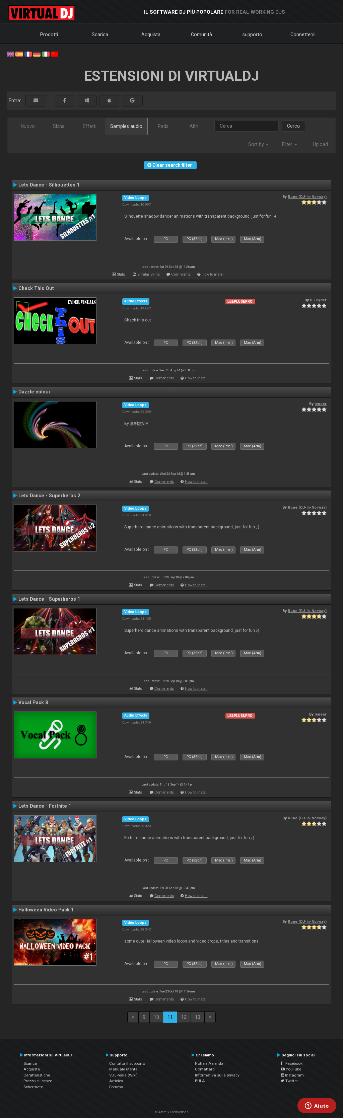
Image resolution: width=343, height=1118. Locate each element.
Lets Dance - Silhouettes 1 (48, 185)
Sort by (256, 144)
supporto (252, 34)
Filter (288, 144)
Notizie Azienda (209, 1063)
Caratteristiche (36, 1075)
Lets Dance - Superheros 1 (49, 599)
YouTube (293, 1069)
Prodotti (49, 34)
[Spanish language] (19, 53)
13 (197, 1017)
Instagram (294, 1075)
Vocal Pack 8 (33, 702)
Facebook (292, 1063)
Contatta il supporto (127, 1063)
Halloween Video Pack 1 (46, 909)
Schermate (33, 1087)
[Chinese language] (54, 53)
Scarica (100, 34)
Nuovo (28, 126)
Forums (116, 1087)
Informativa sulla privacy (217, 1075)
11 (170, 1017)
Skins (58, 126)
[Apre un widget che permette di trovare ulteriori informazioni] (316, 1106)
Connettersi (303, 34)
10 (156, 1017)
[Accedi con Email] (35, 100)
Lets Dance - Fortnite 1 (44, 806)
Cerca (293, 126)
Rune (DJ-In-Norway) (307, 196)
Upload (320, 144)
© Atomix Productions (172, 1112)
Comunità (201, 34)
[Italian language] (45, 53)
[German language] (37, 53)
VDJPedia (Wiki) (123, 1075)
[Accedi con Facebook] (64, 100)
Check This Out (36, 288)
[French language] (28, 53)
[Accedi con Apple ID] (109, 100)
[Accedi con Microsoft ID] (87, 100)
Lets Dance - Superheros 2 (49, 495)
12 (184, 1017)
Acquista (150, 34)
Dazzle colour (34, 391)
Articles (116, 1080)
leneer (321, 403)
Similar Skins (148, 274)
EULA (200, 1080)
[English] (10, 53)
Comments (181, 274)
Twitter (291, 1080)
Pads (163, 126)
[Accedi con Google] (132, 100)
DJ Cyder (318, 300)
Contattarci (205, 1069)
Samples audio (126, 126)
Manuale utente (123, 1069)
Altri (194, 126)
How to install (213, 274)
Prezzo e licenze (37, 1080)
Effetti (89, 126)
